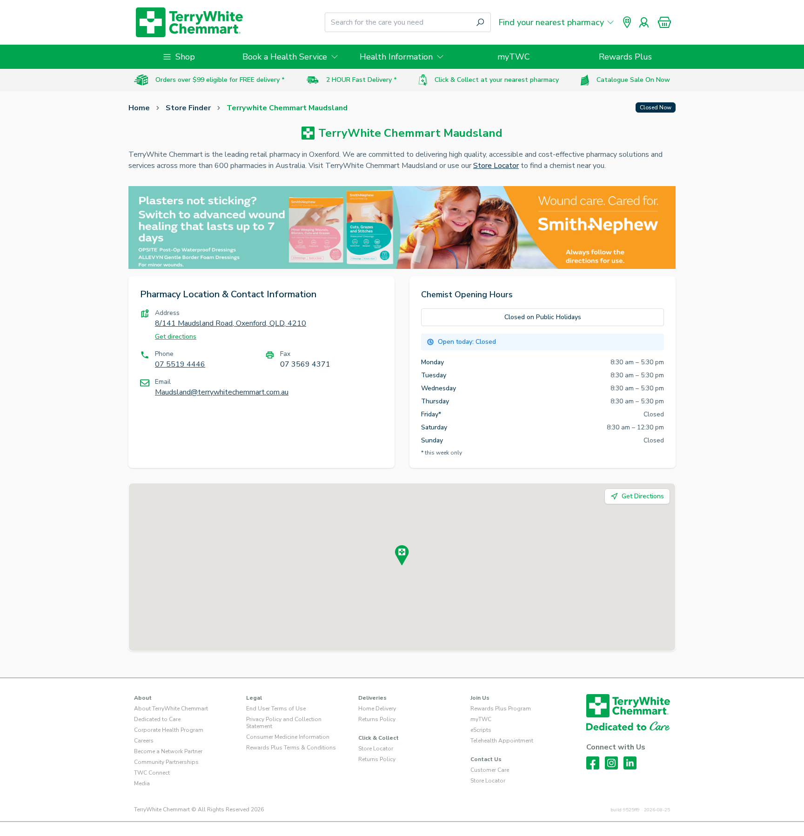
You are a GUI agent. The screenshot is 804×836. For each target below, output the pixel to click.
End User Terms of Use (276, 708)
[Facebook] (592, 763)
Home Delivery (377, 708)
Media (142, 783)
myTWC (513, 56)
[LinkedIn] (630, 763)
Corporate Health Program (168, 730)
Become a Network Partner (168, 751)
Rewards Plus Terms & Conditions (291, 747)
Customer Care (489, 770)
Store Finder (188, 108)
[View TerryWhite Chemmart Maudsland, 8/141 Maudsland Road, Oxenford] (402, 555)
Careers (144, 740)
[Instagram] (611, 763)
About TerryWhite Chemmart (171, 708)
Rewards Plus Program (500, 708)
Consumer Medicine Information (287, 737)
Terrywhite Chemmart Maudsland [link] (287, 108)
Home (139, 108)
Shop (185, 56)
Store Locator (496, 166)
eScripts (480, 730)
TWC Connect (152, 772)
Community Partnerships (166, 762)
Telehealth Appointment (501, 740)
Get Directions (643, 496)
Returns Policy (376, 719)
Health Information (396, 56)
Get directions (175, 336)
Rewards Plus (625, 56)
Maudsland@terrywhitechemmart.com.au (221, 392)
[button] (664, 22)
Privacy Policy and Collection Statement (284, 723)
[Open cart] (664, 22)
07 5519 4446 (180, 364)
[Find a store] (627, 22)
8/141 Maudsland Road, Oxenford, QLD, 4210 (230, 323)
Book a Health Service (284, 56)
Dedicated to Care (157, 719)
